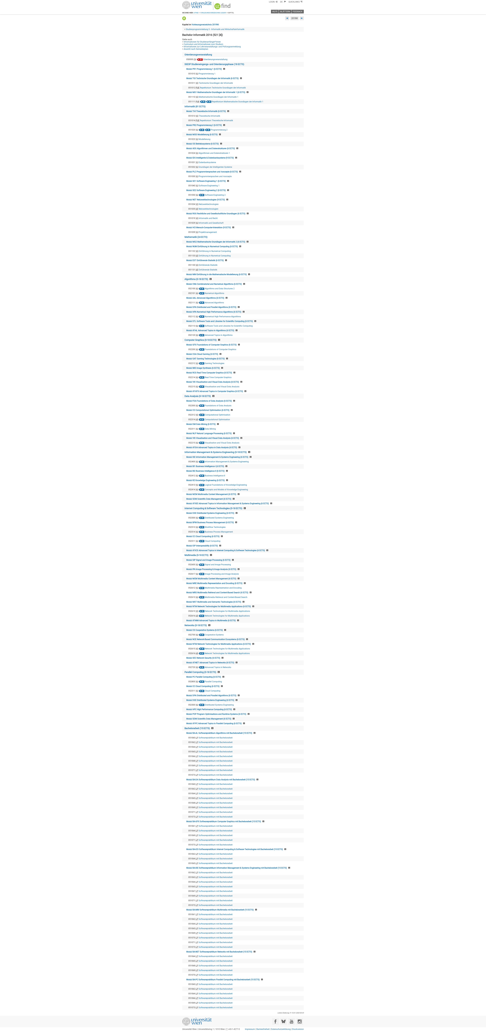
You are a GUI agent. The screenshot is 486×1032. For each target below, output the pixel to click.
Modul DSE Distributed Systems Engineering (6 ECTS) (210, 513)
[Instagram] (299, 1021)
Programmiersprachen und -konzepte (215, 176)
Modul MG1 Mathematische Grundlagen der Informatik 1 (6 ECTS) (215, 92)
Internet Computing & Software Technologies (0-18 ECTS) (213, 508)
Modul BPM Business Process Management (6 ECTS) (210, 522)
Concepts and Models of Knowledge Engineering (226, 489)
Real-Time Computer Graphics (218, 377)
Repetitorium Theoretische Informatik (216, 120)
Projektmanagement (208, 232)
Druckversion (298, 1029)
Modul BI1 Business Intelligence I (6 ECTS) (205, 466)
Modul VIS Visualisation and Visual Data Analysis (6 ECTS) (212, 382)
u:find (196, 13)
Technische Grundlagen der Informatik (216, 83)
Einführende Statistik (208, 265)
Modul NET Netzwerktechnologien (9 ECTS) (205, 199)
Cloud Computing (212, 541)
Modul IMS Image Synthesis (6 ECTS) (203, 368)
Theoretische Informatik (209, 116)
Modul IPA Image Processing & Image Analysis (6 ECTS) (211, 569)
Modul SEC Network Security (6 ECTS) (203, 658)
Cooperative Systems (214, 635)
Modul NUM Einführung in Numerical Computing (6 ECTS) (212, 246)
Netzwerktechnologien (209, 204)
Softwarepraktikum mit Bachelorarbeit (215, 738)
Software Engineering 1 (209, 185)
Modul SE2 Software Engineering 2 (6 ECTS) (206, 190)
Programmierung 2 (219, 130)
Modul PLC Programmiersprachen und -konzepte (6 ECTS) (212, 172)
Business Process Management (219, 532)
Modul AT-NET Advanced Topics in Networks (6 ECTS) (210, 662)
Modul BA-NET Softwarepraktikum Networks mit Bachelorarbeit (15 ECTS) (219, 952)
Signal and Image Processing (218, 564)
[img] (222, 7)
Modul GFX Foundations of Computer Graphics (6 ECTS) (211, 345)
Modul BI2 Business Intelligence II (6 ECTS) (205, 471)
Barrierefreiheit (262, 1029)
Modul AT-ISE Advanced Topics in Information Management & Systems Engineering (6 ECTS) (227, 503)
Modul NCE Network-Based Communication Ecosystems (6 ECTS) (215, 639)
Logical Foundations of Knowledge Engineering (226, 485)
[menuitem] (283, 2)
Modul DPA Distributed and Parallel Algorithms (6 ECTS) (211, 307)
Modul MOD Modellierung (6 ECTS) (202, 134)
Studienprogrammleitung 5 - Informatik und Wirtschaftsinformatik (215, 29)
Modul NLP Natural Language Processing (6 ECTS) (209, 433)
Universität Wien (191, 2)
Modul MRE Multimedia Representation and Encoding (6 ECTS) (214, 583)
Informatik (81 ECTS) (195, 106)
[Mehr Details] (184, 18)
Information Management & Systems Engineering (227, 461)
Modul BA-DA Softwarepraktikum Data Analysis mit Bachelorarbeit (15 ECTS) (220, 779)
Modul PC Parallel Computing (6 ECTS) (203, 677)
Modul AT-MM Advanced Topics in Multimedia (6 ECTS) (211, 620)
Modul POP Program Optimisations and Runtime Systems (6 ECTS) (216, 714)
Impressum (250, 1029)
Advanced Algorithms (214, 302)
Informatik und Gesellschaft (211, 223)
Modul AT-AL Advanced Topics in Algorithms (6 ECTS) (210, 330)
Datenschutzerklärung (281, 1029)
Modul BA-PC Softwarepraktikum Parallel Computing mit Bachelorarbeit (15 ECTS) (223, 979)
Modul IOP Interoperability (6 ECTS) (202, 546)
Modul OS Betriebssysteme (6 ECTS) (202, 144)
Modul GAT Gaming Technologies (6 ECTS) (205, 358)
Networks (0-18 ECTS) (196, 625)
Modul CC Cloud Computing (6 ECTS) (203, 536)
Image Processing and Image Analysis (222, 574)
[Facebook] (275, 1021)
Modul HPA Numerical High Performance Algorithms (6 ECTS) (213, 312)
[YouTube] (291, 1021)
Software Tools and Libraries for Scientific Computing (229, 326)
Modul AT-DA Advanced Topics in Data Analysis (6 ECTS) (211, 447)
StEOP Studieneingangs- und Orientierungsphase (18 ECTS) (214, 64)
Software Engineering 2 (215, 195)
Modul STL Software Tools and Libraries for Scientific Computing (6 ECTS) (219, 321)
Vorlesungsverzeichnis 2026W (213, 13)
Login (272, 2)
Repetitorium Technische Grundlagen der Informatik (223, 88)
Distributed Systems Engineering (219, 518)
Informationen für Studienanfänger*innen (202, 42)
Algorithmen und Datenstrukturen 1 (214, 153)
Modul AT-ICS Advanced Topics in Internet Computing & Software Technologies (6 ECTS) (225, 550)
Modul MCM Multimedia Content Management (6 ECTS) (211, 494)
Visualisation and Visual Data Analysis (222, 386)
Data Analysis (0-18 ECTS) (198, 396)
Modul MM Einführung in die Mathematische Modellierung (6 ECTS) (216, 274)
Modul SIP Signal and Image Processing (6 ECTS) (208, 560)
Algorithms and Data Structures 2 (220, 288)
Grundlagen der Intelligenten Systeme (215, 167)
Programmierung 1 (207, 73)
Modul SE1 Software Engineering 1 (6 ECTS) (206, 181)
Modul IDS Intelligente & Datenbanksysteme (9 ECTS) (210, 158)
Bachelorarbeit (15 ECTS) (197, 728)
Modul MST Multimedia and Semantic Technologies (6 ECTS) (213, 602)
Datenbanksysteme (207, 162)
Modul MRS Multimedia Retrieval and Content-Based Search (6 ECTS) (217, 592)
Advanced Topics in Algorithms (218, 335)
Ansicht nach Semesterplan (196, 49)
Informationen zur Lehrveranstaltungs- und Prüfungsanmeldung (212, 46)
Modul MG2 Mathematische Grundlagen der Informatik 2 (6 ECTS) (215, 242)
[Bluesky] (283, 1021)
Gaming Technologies (214, 363)
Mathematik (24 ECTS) (196, 237)
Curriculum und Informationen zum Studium (203, 44)
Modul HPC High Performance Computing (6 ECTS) (209, 709)
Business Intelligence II (215, 475)
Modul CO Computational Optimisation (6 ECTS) (207, 410)
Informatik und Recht (208, 218)
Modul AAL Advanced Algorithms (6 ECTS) (205, 298)
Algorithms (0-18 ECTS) (196, 279)
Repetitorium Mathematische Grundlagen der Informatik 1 (237, 101)
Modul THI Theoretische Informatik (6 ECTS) (206, 111)
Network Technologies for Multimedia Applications (227, 611)
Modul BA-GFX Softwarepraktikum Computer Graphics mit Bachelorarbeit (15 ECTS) (223, 821)
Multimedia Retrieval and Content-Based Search (226, 597)
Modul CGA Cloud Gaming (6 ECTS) (202, 354)
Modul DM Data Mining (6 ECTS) (201, 424)
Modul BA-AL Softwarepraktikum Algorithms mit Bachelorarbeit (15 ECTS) (219, 733)
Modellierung (204, 139)
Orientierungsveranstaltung (198, 54)
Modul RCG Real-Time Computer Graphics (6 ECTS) (209, 372)
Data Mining (210, 429)
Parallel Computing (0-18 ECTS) (200, 672)
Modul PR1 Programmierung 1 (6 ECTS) (204, 69)
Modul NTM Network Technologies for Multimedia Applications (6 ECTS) (218, 606)
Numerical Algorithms (214, 293)
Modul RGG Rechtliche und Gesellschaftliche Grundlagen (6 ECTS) (215, 213)
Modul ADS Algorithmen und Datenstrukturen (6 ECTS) (210, 148)
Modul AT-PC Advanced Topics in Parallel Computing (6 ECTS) (214, 723)
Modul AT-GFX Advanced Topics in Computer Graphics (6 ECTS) (214, 391)
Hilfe (275, 11)
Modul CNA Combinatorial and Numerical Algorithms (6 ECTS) (214, 284)
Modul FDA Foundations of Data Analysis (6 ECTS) (209, 401)
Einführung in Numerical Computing (215, 251)
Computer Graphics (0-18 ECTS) (201, 340)
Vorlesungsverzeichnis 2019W (205, 24)
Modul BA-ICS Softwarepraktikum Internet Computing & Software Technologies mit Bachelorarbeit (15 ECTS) (234, 849)
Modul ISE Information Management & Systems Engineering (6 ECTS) (217, 457)
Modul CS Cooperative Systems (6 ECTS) (204, 630)
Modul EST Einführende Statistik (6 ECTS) (205, 260)
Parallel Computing (213, 681)
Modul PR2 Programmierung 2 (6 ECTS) (204, 125)
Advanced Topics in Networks (218, 667)
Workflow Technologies (215, 527)
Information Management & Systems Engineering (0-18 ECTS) (216, 452)
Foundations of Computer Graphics (220, 349)
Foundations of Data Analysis (218, 405)
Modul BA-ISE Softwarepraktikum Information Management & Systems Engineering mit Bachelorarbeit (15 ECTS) (236, 868)
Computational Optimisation (217, 415)
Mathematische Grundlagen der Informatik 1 (218, 97)
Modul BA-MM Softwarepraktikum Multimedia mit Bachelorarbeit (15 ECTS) (220, 910)
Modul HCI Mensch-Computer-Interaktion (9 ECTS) (208, 227)
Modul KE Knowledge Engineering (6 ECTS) (205, 480)
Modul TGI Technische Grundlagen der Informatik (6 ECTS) (212, 78)
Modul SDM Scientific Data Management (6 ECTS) (208, 499)
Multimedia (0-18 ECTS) (196, 555)
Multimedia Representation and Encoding (223, 588)
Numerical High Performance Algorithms (223, 316)
